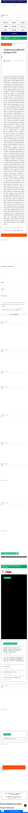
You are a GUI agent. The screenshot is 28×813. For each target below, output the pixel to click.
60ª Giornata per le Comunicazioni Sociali (10, 622)
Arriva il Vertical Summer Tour (12, 677)
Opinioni (14, 26)
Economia (5, 26)
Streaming (14, 33)
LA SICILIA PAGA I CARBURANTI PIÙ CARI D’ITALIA (11, 612)
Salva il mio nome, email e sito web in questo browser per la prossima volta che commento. (13, 304)
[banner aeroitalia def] (14, 416)
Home (3, 44)
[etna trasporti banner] (14, 351)
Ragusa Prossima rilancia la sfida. (12, 631)
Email (3, 289)
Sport (5, 30)
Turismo (14, 30)
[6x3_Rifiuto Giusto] (14, 373)
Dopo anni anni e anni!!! (10, 672)
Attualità (5, 22)
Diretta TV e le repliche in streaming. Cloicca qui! (10, 562)
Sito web (3, 296)
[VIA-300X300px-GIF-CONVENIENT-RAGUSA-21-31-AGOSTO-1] (14, 323)
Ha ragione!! (6, 666)
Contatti (5, 1)
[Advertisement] (14, 251)
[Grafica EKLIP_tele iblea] (14, 388)
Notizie (8, 44)
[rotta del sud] (14, 444)
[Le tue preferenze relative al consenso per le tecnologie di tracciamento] (2, 810)
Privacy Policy (12, 1)
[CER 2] (14, 465)
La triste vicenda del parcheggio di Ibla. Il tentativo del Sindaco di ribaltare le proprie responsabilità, (13, 588)
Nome (3, 282)
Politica (22, 26)
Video (22, 30)
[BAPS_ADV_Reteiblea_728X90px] (14, 17)
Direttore (7, 230)
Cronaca (14, 22)
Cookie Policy (21, 1)
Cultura (22, 22)
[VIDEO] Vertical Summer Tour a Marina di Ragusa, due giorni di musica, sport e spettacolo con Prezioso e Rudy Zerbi (12, 650)
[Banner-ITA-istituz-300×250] (14, 687)
